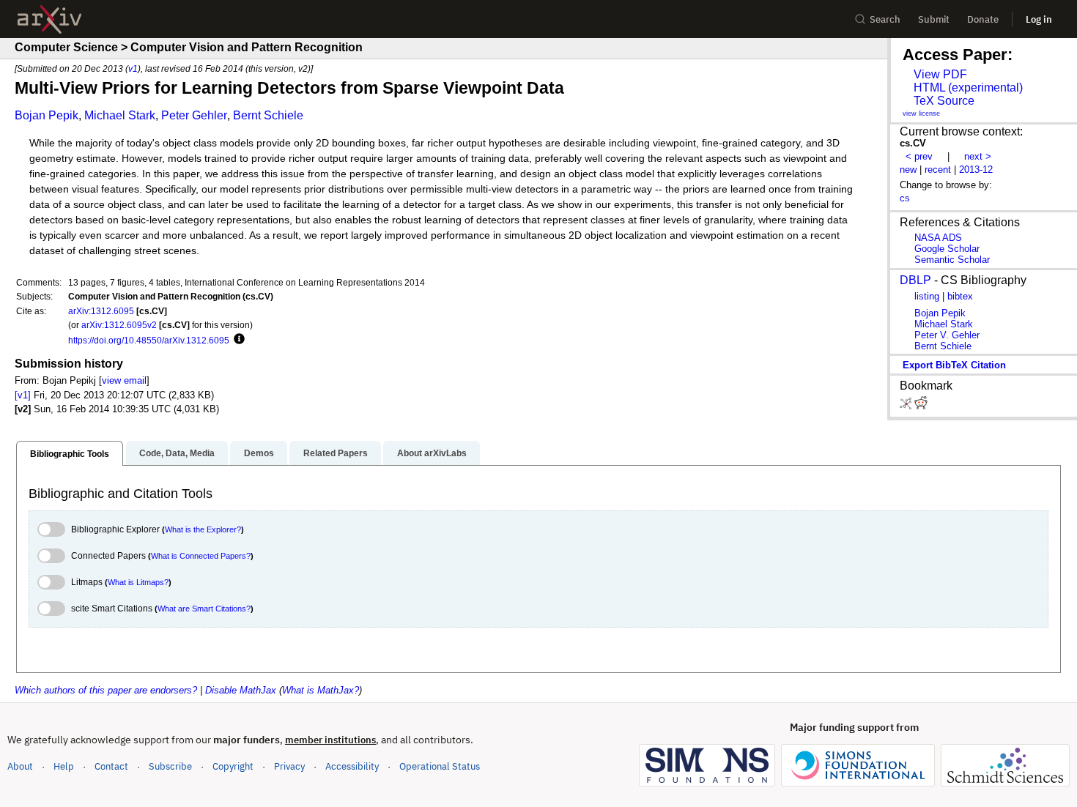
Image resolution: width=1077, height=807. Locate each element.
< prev (919, 156)
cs (905, 198)
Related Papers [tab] (335, 453)
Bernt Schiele (268, 115)
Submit (934, 19)
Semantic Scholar (952, 259)
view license (921, 113)
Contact (111, 766)
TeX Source (944, 100)
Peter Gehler (194, 115)
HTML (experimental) (968, 87)
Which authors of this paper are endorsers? (106, 690)
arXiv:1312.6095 (101, 311)
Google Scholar (947, 248)
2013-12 (976, 169)
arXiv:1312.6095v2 (119, 325)
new (908, 169)
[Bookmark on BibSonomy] (907, 406)
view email (124, 380)
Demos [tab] (259, 453)
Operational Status (439, 766)
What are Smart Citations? (204, 608)
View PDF (940, 74)
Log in (1039, 19)
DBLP (915, 280)
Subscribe (170, 766)
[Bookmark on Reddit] (921, 406)
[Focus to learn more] (237, 339)
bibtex (960, 296)
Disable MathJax (240, 690)
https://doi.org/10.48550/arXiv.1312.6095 (148, 340)
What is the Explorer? (203, 529)
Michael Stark (119, 115)
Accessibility (352, 766)
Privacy (289, 766)
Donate (983, 19)
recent (938, 169)
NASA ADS (938, 237)
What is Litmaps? (138, 582)
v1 (133, 68)
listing (926, 296)
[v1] (23, 395)
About (20, 766)
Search (885, 19)
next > (977, 156)
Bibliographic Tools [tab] (69, 454)
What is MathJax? (320, 690)
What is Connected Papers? (201, 555)
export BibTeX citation (954, 365)
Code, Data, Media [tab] (177, 453)
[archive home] (49, 19)
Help (63, 766)
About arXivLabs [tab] (432, 453)
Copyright (232, 766)
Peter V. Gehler (947, 335)
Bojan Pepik (46, 115)
